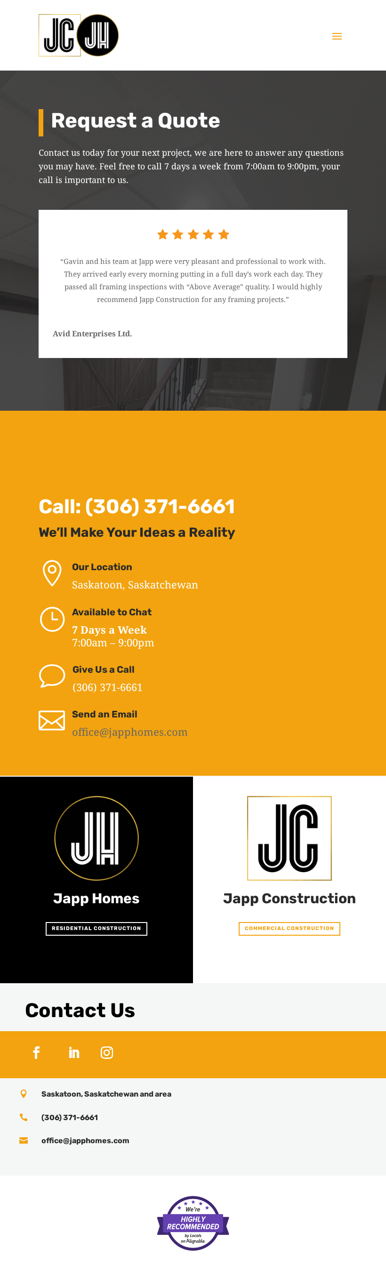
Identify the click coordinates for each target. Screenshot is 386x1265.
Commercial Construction (289, 928)
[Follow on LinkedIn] (74, 1053)
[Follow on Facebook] (36, 1053)
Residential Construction (96, 928)
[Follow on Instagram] (107, 1053)
